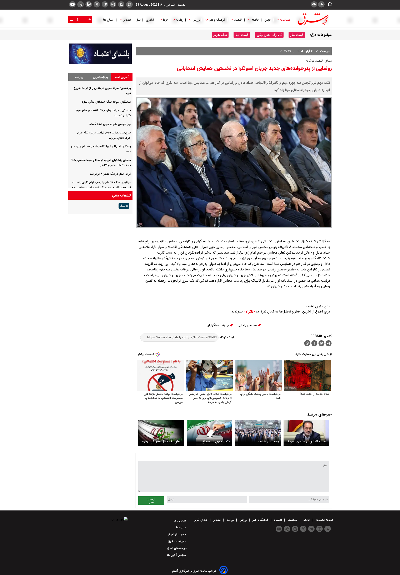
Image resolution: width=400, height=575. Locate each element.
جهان (268, 19)
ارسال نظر (151, 500)
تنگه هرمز (220, 34)
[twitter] (97, 4)
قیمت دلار (297, 34)
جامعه (255, 19)
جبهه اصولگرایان (218, 325)
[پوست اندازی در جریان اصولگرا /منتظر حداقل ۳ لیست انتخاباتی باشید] (306, 433)
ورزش (196, 19)
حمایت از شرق (177, 534)
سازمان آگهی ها (177, 555)
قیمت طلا (242, 34)
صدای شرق (201, 520)
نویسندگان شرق (177, 548)
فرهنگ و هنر (217, 19)
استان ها (109, 19)
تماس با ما (180, 520)
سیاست (285, 19)
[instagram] (113, 4)
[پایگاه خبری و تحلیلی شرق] (313, 24)
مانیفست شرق (177, 541)
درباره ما (181, 527)
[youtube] (72, 4)
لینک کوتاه (226, 337)
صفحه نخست (324, 520)
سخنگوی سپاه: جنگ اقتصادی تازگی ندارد (106, 102)
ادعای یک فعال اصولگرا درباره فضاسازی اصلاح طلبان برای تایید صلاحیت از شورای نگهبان (161, 441)
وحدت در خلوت (268, 441)
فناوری (150, 19)
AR (314, 4)
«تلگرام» (249, 311)
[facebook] (314, 344)
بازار (138, 19)
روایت (179, 19)
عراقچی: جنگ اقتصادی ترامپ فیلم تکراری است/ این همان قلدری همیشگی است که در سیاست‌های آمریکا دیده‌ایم (101, 187)
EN (321, 4)
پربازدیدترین (100, 77)
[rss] (121, 4)
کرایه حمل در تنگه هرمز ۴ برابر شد (110, 174)
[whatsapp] (307, 343)
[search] (129, 4)
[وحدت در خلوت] (258, 433)
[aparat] (88, 4)
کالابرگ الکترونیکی (269, 34)
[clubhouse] (80, 4)
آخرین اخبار (122, 77)
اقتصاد (238, 19)
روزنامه (79, 77)
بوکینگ (124, 206)
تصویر (127, 19)
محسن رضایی (248, 325)
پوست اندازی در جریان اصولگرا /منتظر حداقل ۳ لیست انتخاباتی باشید (306, 441)
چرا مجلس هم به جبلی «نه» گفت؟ (110, 124)
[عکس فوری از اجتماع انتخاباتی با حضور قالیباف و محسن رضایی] (209, 433)
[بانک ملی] (100, 63)
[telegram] (105, 4)
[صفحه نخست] (328, 4)
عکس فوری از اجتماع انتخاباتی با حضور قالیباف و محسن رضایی (212, 441)
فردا (165, 19)
